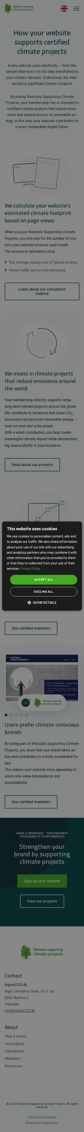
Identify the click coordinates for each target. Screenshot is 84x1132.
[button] (42, 602)
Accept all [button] (43, 579)
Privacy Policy (30, 568)
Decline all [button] (43, 591)
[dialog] (42, 566)
